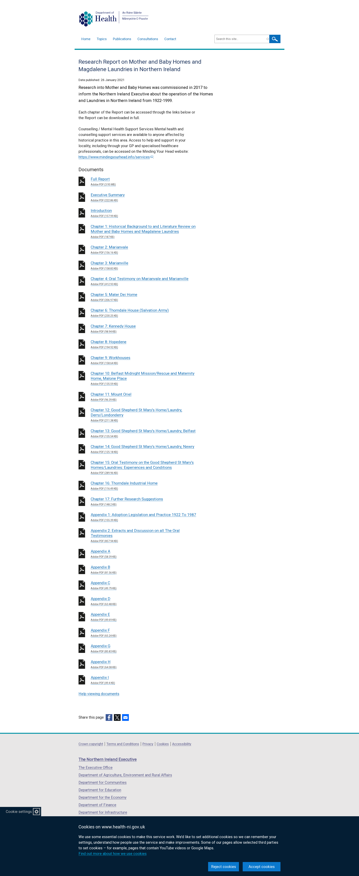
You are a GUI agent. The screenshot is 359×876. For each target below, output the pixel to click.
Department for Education (100, 790)
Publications (122, 39)
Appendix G (103, 648)
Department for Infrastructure (103, 812)
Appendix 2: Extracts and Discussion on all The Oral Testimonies (135, 535)
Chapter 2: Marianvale (109, 249)
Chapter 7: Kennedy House (113, 328)
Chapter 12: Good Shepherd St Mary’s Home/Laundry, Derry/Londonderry (136, 415)
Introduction (104, 213)
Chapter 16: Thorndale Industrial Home (124, 485)
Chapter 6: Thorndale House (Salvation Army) (130, 312)
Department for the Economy (102, 797)
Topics (102, 39)
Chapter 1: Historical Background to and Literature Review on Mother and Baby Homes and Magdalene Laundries (143, 231)
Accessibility (181, 744)
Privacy (147, 744)
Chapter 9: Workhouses (110, 360)
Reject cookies (223, 866)
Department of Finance (97, 805)
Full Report (103, 181)
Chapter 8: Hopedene (108, 344)
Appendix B (103, 569)
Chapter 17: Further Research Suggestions (127, 501)
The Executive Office (96, 767)
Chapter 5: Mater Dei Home (114, 297)
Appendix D (103, 601)
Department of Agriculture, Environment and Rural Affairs (125, 775)
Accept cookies (261, 866)
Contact (170, 39)
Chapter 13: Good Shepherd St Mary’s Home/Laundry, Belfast (143, 433)
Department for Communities (103, 782)
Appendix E (103, 616)
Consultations (147, 39)
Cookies (163, 744)
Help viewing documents (99, 694)
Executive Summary (108, 197)
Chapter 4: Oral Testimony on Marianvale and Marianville (139, 281)
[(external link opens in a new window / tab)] (109, 717)
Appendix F (103, 632)
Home (85, 39)
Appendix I (103, 679)
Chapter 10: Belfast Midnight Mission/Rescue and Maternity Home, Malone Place (142, 378)
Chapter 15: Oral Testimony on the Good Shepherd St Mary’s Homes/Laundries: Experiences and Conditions (142, 467)
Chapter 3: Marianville (109, 265)
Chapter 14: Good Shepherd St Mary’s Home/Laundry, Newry (142, 448)
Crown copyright (91, 744)
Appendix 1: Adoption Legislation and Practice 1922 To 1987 (143, 517)
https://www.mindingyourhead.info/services (116, 157)
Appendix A (103, 553)
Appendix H (103, 664)
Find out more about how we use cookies (113, 853)
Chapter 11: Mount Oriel (111, 396)
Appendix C (103, 585)
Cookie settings (19, 811)
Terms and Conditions (122, 744)
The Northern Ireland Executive (108, 759)
